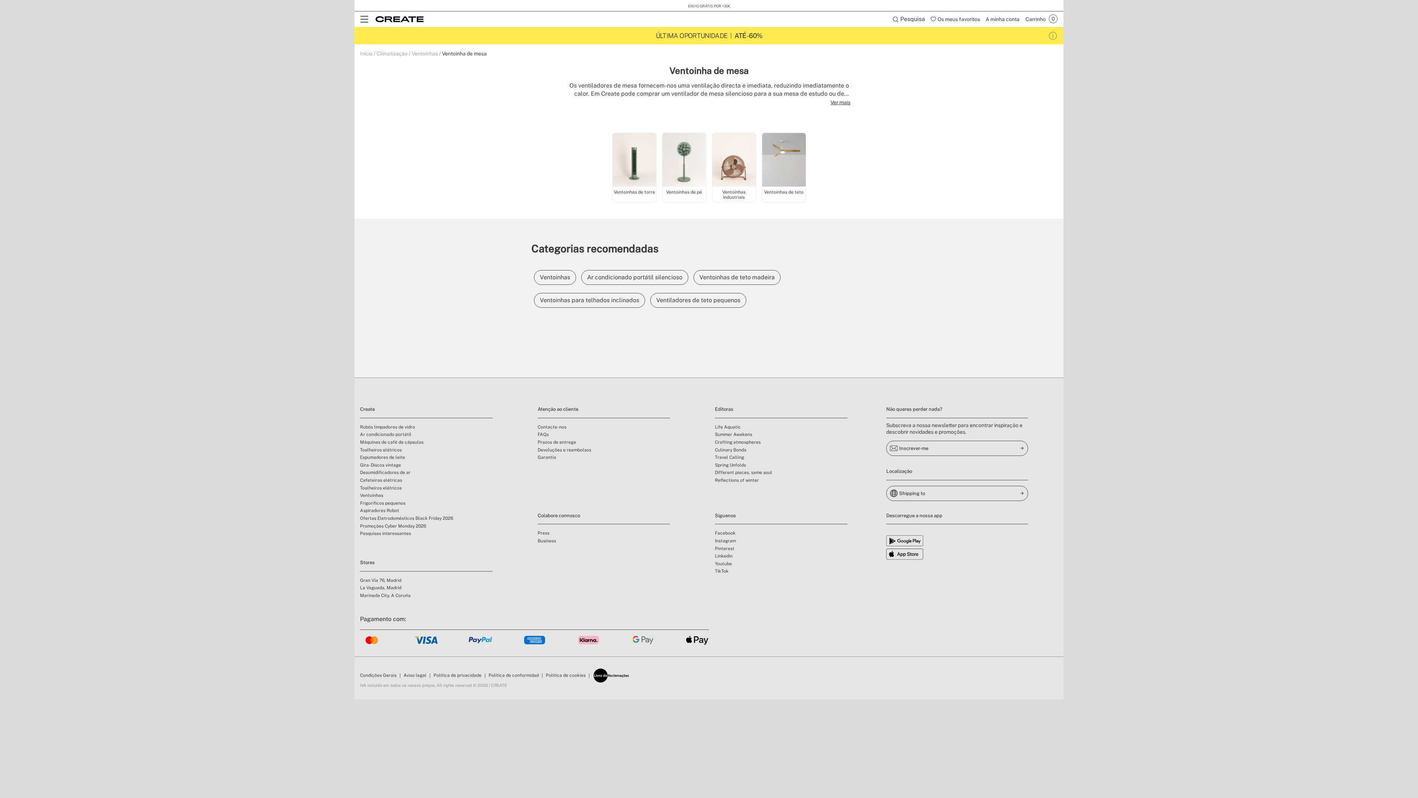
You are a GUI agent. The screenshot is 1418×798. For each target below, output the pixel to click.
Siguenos (725, 515)
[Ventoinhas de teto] (784, 160)
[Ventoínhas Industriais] (734, 160)
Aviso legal (415, 675)
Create (367, 409)
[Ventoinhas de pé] (684, 160)
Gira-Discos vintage (380, 465)
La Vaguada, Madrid (380, 587)
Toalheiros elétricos (381, 450)
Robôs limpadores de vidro (387, 427)
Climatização (392, 54)
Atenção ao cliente (558, 409)
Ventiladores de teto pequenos (698, 300)
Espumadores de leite (382, 457)
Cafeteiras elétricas (381, 480)
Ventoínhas (425, 54)
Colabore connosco (559, 515)
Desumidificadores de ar (385, 472)
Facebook (725, 533)
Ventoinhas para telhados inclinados (589, 300)
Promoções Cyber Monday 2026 (393, 526)
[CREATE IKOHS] (399, 19)
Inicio (366, 54)
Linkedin (724, 556)
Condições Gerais (378, 675)
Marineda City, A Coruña (385, 595)
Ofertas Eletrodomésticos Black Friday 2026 (406, 518)
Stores (367, 562)
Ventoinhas (371, 495)
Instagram (725, 540)
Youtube (723, 563)
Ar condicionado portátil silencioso (634, 277)
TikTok (722, 571)
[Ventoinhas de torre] (634, 160)
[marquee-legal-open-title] (1053, 35)
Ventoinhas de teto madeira (737, 277)
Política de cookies (566, 675)
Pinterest (724, 548)
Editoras (724, 409)
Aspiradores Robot (379, 510)
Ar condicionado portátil (385, 434)
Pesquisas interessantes (385, 533)
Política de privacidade (458, 675)
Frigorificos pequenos (382, 503)
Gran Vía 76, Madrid (380, 580)
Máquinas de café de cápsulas (392, 442)
